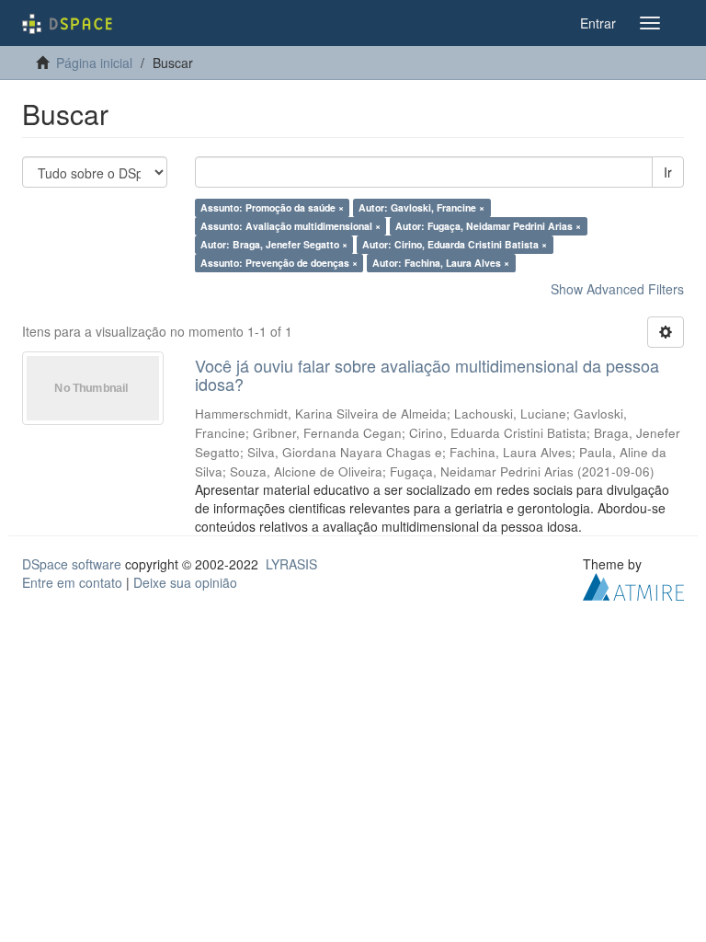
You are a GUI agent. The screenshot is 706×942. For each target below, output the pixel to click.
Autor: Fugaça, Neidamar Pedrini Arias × (488, 226)
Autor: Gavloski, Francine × (421, 207)
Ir (668, 172)
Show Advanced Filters (617, 289)
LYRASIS (291, 564)
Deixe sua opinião (185, 582)
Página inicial (94, 62)
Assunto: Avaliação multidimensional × (290, 226)
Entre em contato (72, 582)
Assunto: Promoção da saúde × (272, 207)
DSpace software (71, 564)
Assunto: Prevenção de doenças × (279, 263)
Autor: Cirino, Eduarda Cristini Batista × (454, 244)
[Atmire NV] (633, 584)
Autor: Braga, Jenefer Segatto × (273, 244)
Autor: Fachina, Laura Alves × (440, 263)
